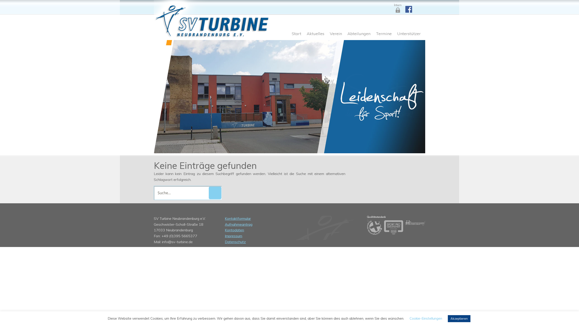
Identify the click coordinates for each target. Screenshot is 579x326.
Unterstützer (409, 34)
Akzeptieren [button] (459, 318)
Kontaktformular (238, 218)
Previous (162, 95)
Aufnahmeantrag (238, 224)
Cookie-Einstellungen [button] (426, 318)
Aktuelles (315, 34)
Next (416, 95)
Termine (384, 34)
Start (296, 34)
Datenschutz (235, 242)
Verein (336, 34)
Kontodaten (234, 230)
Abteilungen (358, 34)
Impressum (233, 236)
